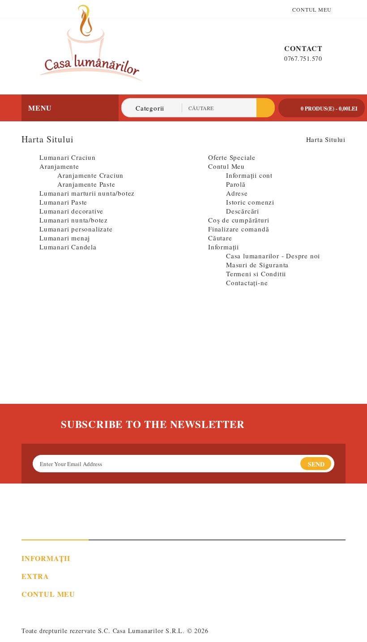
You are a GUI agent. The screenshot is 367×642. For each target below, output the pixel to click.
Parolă (236, 184)
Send (316, 464)
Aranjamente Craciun (90, 175)
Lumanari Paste (63, 201)
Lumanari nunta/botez (73, 219)
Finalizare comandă (238, 228)
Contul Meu (226, 166)
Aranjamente (59, 166)
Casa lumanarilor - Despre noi (273, 255)
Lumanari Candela (68, 246)
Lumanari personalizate (76, 228)
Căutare (220, 237)
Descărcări (242, 210)
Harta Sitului (326, 139)
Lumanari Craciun (67, 157)
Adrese (237, 192)
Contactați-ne (247, 282)
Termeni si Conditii (256, 273)
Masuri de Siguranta (257, 264)
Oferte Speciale (232, 157)
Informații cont (249, 175)
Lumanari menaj (64, 237)
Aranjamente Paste (86, 184)
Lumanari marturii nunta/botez (87, 192)
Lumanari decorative (71, 210)
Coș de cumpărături (238, 219)
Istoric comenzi (250, 201)
